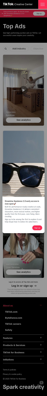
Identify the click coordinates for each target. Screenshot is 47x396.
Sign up (37, 228)
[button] (42, 4)
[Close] (41, 166)
